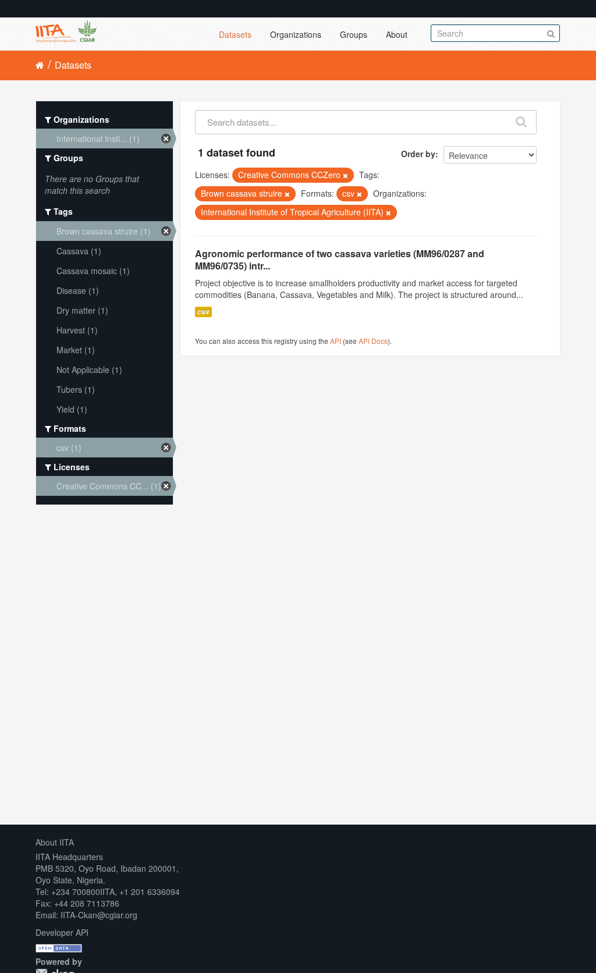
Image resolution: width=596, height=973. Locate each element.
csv (203, 312)
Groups (353, 34)
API (335, 341)
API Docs (373, 341)
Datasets (235, 34)
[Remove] (345, 175)
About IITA (55, 842)
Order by (418, 153)
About (396, 34)
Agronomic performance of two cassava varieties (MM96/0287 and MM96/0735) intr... (339, 259)
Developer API (62, 932)
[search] (522, 119)
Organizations (295, 34)
